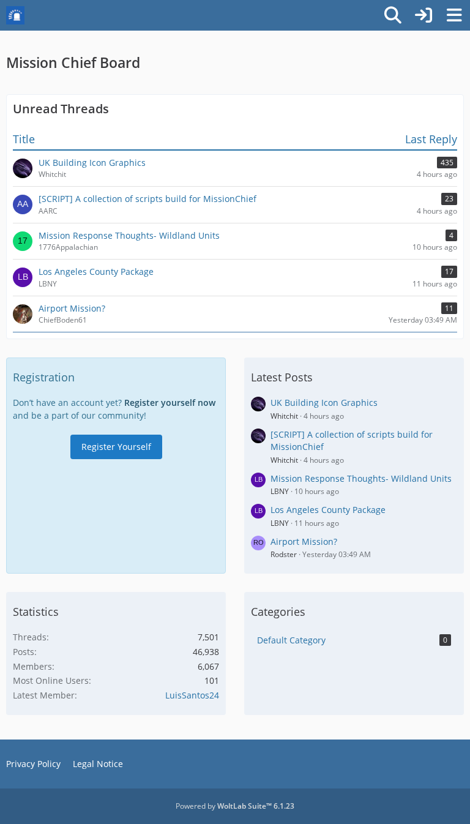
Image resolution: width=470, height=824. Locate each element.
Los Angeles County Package (328, 509)
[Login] (423, 15)
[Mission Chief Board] (15, 15)
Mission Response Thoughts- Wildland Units (361, 478)
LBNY (279, 491)
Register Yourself (116, 446)
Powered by (235, 806)
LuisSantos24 (192, 695)
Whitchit (284, 416)
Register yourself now (169, 402)
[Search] (393, 15)
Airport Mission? (303, 541)
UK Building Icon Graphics (324, 402)
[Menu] (454, 15)
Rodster (283, 554)
